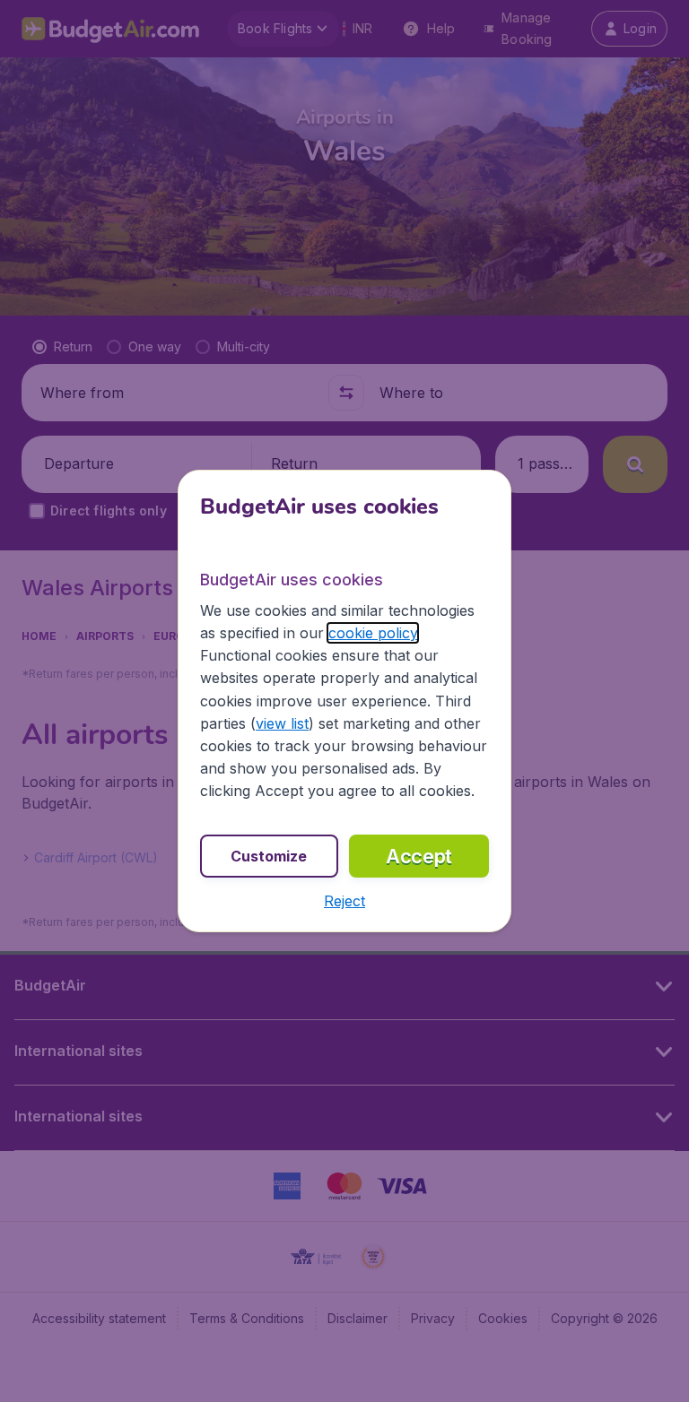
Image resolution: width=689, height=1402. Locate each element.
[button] (344, 901)
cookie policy (372, 633)
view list (282, 723)
